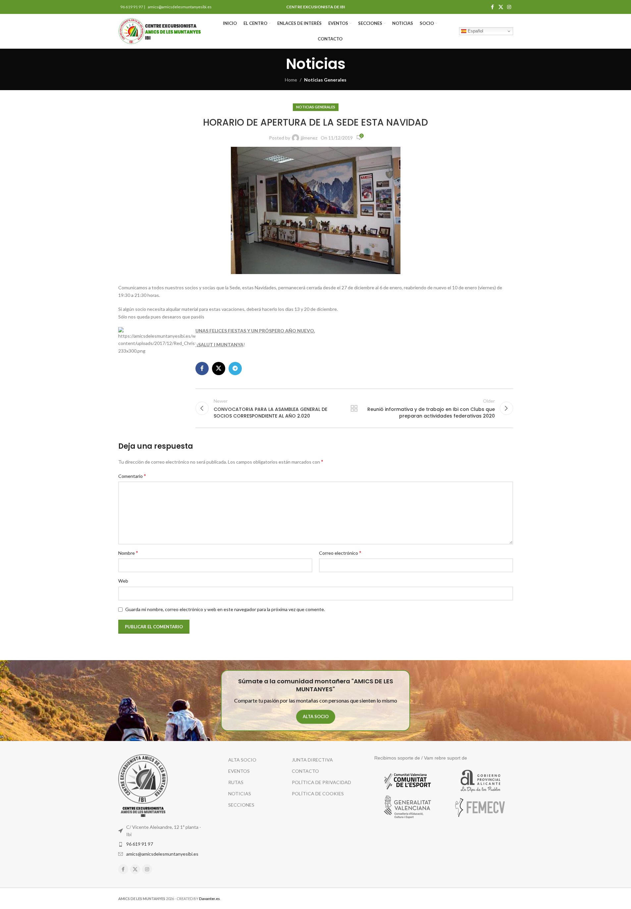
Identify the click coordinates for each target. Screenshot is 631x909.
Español (474, 30)
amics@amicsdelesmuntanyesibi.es (180, 6)
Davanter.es (209, 898)
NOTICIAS (239, 793)
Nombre (128, 552)
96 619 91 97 (139, 844)
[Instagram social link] (509, 7)
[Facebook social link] (493, 7)
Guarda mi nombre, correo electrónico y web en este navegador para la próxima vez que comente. (225, 609)
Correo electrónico (340, 552)
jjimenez (309, 138)
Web (123, 581)
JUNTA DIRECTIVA (312, 760)
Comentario (132, 476)
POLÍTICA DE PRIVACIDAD (321, 782)
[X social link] (501, 7)
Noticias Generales (325, 80)
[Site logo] (159, 30)
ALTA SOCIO (242, 760)
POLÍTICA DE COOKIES (318, 793)
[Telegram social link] (235, 368)
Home (291, 80)
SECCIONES (241, 805)
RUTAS (235, 782)
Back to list (354, 408)
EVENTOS (239, 771)
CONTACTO (305, 771)
